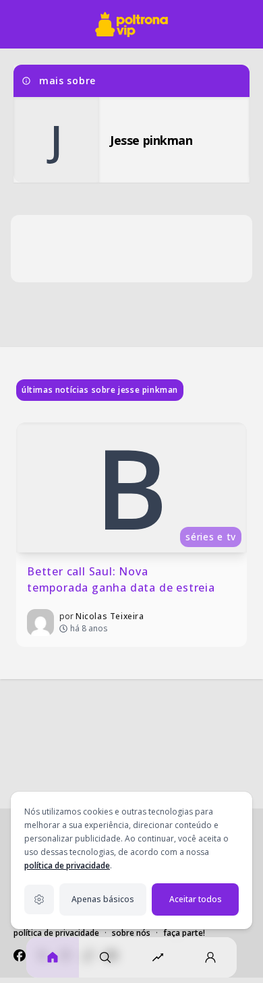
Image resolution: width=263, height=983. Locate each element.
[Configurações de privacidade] (39, 899)
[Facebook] (19, 955)
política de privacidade (67, 865)
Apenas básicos (102, 899)
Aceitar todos (195, 899)
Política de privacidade (56, 933)
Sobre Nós (131, 933)
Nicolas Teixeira (110, 616)
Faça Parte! (184, 933)
